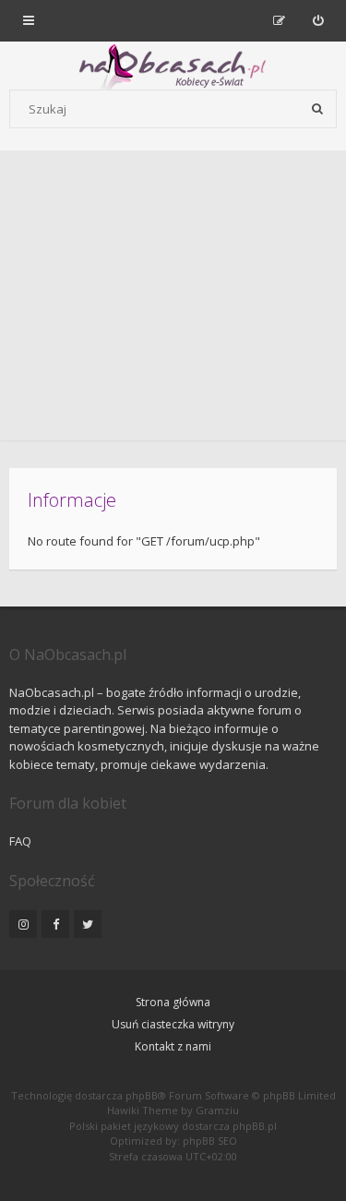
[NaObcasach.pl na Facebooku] (55, 924)
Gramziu (217, 1110)
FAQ (20, 841)
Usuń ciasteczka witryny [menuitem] (173, 1024)
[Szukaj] (317, 108)
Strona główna (173, 1002)
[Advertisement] (173, 300)
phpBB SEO (210, 1140)
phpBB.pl (255, 1126)
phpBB (141, 1095)
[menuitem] (318, 20)
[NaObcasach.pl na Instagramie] (23, 924)
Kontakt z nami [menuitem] (173, 1046)
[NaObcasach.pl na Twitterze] (87, 924)
